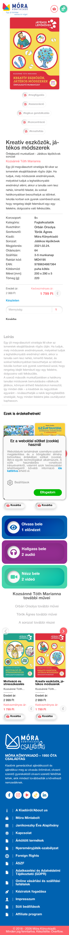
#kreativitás (36, 131)
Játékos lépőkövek (47, 241)
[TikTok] (35, 795)
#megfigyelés (36, 95)
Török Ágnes (43, 232)
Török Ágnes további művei (37, 614)
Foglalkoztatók (44, 222)
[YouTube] (27, 795)
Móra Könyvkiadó (46, 237)
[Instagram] (18, 795)
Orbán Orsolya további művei (37, 606)
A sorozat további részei (37, 622)
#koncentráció (36, 122)
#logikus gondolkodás (36, 113)
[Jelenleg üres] (54, 9)
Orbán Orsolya (44, 227)
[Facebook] (9, 795)
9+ (36, 218)
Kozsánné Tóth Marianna (23, 161)
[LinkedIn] (44, 795)
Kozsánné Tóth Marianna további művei (37, 596)
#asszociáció (36, 104)
